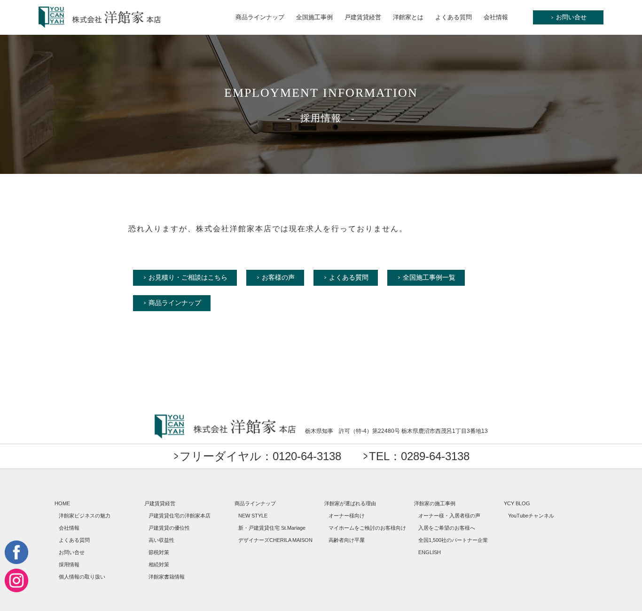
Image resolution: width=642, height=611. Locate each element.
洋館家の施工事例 (434, 503)
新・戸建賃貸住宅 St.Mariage (271, 528)
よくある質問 (453, 17)
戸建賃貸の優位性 (169, 528)
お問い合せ (569, 17)
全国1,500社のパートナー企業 (453, 540)
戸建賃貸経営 (362, 17)
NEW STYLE (252, 515)
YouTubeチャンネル (531, 515)
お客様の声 (278, 277)
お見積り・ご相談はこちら (188, 277)
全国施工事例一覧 (429, 277)
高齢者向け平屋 (347, 540)
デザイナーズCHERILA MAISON (275, 540)
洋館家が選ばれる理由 (350, 503)
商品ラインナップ (259, 17)
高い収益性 (161, 540)
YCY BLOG (517, 503)
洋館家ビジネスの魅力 (84, 515)
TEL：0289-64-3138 (419, 456)
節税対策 (159, 552)
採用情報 (69, 564)
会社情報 (496, 17)
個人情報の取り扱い (82, 577)
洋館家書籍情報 (167, 577)
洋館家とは (408, 17)
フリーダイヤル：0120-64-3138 (260, 456)
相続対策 (159, 564)
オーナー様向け (347, 515)
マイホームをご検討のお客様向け (367, 528)
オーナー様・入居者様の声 (449, 515)
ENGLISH (429, 552)
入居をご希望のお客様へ (446, 528)
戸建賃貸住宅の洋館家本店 (180, 515)
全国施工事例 (314, 17)
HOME (62, 503)
